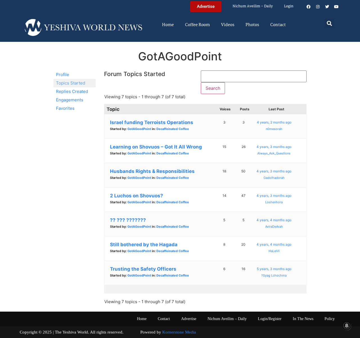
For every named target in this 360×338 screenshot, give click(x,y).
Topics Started (70, 83)
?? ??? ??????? (128, 220)
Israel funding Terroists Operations (151, 122)
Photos (252, 25)
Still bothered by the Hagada (143, 244)
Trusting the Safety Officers (143, 269)
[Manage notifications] (346, 325)
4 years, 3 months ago (273, 147)
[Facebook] (308, 7)
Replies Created (72, 91)
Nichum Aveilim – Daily (253, 6)
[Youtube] (336, 7)
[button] (329, 23)
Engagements (69, 99)
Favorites (65, 108)
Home (168, 25)
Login (288, 6)
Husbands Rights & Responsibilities (152, 171)
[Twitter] (327, 7)
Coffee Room (197, 25)
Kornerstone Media (179, 332)
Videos (227, 25)
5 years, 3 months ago (274, 269)
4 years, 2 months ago (274, 122)
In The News (303, 319)
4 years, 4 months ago (273, 220)
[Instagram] (318, 7)
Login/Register (270, 319)
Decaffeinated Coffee (172, 129)
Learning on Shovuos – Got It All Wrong (156, 147)
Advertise (188, 319)
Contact (278, 25)
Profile (62, 74)
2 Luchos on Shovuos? (136, 195)
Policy (330, 319)
